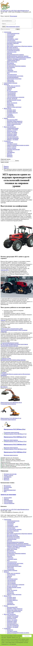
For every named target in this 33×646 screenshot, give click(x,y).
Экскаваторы (10, 81)
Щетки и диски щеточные (14, 107)
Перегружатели (11, 64)
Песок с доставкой (12, 132)
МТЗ (8, 73)
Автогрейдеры (11, 34)
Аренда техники (11, 148)
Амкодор (9, 88)
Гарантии (9, 151)
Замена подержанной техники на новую (18, 145)
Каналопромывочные (10, 490)
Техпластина (10, 105)
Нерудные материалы (10, 126)
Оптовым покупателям (13, 149)
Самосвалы (10, 70)
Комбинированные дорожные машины (17, 56)
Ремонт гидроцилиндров (14, 124)
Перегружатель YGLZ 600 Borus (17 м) (15, 437)
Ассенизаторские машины (14, 42)
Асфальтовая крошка (12, 128)
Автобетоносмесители (13, 33)
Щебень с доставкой (12, 139)
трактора (3, 320)
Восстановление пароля (12, 26)
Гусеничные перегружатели (8, 404)
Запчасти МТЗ (8, 497)
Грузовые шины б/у (12, 112)
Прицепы (9, 68)
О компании (7, 141)
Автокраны (10, 37)
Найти (17, 29)
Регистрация (13, 16)
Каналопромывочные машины (15, 54)
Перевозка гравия (12, 134)
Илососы (9, 53)
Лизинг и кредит (11, 146)
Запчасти (6, 84)
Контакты (9, 156)
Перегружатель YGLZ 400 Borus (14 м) (15, 452)
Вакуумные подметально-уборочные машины (19, 46)
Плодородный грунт (12, 136)
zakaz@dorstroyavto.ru (23, 10)
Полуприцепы (11, 67)
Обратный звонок (5, 159)
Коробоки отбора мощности (14, 121)
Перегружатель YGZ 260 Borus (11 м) (11, 418)
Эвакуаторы (10, 80)
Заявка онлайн (5, 162)
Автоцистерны (11, 40)
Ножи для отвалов (12, 102)
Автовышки (10, 36)
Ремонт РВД (10, 125)
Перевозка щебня (11, 135)
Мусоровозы (10, 63)
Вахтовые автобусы (12, 47)
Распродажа (10, 104)
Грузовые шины (11, 111)
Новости (9, 153)
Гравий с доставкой (12, 129)
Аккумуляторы (11, 87)
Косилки (9, 101)
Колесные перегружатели (11, 440)
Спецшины (10, 115)
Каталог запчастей (12, 98)
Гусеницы (9, 114)
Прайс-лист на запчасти (13, 85)
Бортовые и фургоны (13, 43)
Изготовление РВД (12, 119)
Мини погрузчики (12, 61)
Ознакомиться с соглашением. (8, 644)
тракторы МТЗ (5, 270)
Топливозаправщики (12, 77)
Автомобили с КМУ (12, 39)
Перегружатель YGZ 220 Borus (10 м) (14, 429)
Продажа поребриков (13, 138)
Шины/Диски (7, 108)
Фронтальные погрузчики (14, 78)
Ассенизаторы (8, 487)
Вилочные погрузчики (13, 49)
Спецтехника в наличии (10, 83)
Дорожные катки (11, 51)
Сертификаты (11, 152)
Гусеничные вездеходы (13, 50)
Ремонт (6, 118)
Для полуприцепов (9, 503)
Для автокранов (11, 93)
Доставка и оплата (12, 143)
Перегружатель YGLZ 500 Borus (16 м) (15, 444)
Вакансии (9, 155)
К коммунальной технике (14, 100)
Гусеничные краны (12, 91)
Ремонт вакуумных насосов (14, 122)
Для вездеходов (11, 94)
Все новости (4, 386)
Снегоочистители (12, 74)
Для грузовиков (11, 95)
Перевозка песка (11, 131)
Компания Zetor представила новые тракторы (13, 360)
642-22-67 (5, 10)
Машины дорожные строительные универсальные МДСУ (16, 59)
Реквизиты (10, 142)
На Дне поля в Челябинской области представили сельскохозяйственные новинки (14, 345)
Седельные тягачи (12, 71)
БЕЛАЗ (9, 90)
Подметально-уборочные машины (16, 66)
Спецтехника (7, 32)
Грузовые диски (11, 109)
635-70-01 (13, 10)
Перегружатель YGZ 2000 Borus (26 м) (11, 402)
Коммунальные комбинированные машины (19, 57)
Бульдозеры (10, 44)
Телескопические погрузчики (15, 76)
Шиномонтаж (11, 117)
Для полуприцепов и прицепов (15, 97)
